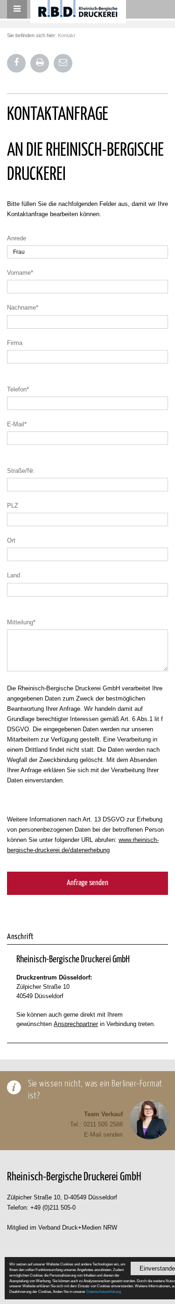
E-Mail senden (103, 1134)
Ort (11, 540)
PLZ (12, 505)
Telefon (18, 389)
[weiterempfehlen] (63, 63)
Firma (14, 342)
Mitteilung (21, 622)
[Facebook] (16, 63)
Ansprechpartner (76, 1023)
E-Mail (17, 424)
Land (13, 575)
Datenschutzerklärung (103, 1291)
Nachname (22, 307)
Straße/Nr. (21, 470)
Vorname (20, 272)
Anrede (16, 238)
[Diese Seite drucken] (39, 63)
